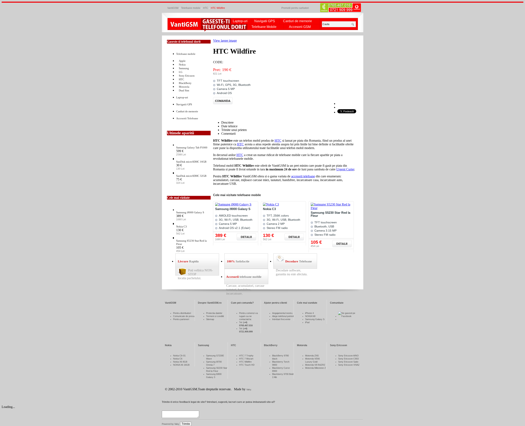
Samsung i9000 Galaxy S (232, 209)
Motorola (184, 86)
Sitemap (210, 319)
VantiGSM (172, 8)
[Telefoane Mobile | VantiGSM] (184, 25)
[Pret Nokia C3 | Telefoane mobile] (271, 204)
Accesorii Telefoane (187, 118)
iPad (307, 322)
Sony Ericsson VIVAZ (349, 365)
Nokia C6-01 (179, 355)
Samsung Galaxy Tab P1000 (191, 147)
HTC (205, 8)
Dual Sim (184, 90)
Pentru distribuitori (182, 313)
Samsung (184, 68)
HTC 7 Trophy (246, 355)
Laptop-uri (240, 21)
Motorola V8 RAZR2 (315, 365)
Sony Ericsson (187, 75)
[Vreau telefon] (216, 21)
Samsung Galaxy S (314, 319)
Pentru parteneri (181, 319)
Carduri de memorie (297, 21)
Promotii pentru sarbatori (295, 8)
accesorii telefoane (303, 176)
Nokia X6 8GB (180, 362)
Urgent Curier (345, 169)
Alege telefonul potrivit (283, 316)
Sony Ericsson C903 (348, 358)
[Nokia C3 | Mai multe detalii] (294, 236)
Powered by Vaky (170, 424)
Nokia (182, 64)
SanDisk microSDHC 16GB (191, 161)
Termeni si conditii (215, 316)
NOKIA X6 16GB (181, 365)
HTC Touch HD (247, 365)
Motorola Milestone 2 (315, 368)
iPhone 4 (309, 313)
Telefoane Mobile (263, 27)
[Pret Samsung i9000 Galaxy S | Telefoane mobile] (233, 204)
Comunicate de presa (183, 316)
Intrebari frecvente (281, 319)
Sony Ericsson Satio (348, 362)
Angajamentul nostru (282, 313)
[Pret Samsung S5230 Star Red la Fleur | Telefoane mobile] (333, 208)
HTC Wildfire (245, 362)
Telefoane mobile (190, 8)
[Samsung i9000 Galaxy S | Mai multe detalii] (246, 236)
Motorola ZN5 (312, 355)
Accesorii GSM (300, 27)
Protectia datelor (214, 313)
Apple (182, 60)
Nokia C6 (177, 358)
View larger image (225, 40)
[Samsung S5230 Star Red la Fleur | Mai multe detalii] (342, 243)
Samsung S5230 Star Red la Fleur (330, 214)
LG (180, 71)
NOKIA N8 (310, 316)
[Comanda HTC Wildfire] (223, 103)
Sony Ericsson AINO (348, 355)
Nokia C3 (269, 209)
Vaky (248, 389)
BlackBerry (185, 83)
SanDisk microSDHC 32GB (191, 175)
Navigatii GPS (264, 21)
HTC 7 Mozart (246, 358)
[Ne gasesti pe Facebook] (349, 316)
